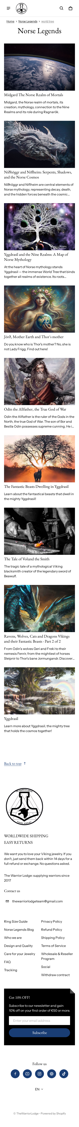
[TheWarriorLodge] (21, 8)
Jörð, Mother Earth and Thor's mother (34, 336)
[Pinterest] (51, 1073)
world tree (47, 21)
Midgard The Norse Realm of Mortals (33, 94)
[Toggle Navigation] (8, 8)
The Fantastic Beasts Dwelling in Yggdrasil (36, 486)
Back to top (12, 763)
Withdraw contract (55, 975)
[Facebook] (15, 1073)
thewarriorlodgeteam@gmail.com (37, 901)
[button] (61, 8)
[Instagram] (39, 1073)
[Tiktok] (63, 1073)
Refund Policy (51, 929)
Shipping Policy (53, 938)
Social (45, 967)
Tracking (10, 970)
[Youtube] (27, 1073)
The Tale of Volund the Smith (26, 558)
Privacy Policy (51, 921)
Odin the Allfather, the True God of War (35, 409)
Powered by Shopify (53, 1113)
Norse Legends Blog (19, 929)
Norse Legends (27, 21)
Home (10, 21)
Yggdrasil (11, 718)
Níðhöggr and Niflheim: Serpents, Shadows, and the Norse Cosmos (38, 174)
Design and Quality (18, 946)
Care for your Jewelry (19, 954)
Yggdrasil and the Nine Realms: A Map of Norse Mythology (36, 257)
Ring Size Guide (16, 921)
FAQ (7, 962)
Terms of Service (53, 946)
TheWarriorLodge (27, 1113)
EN (37, 1089)
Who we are (13, 938)
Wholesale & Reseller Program (57, 956)
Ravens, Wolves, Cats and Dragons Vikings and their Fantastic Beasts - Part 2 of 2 (36, 639)
